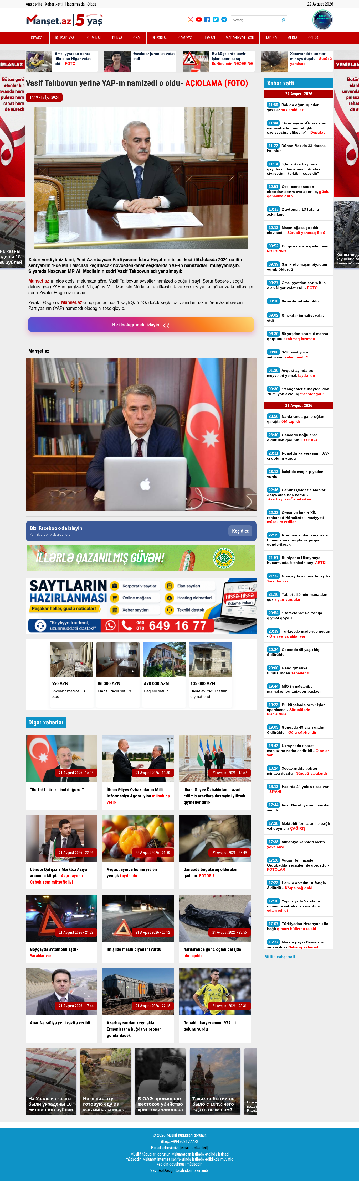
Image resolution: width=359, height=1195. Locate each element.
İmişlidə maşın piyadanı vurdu (296, 474)
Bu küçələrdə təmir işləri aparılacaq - (296, 709)
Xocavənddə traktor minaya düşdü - (297, 770)
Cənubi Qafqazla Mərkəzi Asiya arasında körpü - (297, 494)
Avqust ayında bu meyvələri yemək (291, 373)
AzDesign (167, 1170)
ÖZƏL (137, 38)
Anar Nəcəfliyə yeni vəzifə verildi (298, 807)
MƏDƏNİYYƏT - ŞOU (240, 38)
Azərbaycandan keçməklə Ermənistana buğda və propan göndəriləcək (297, 539)
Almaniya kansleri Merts (296, 844)
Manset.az (38, 281)
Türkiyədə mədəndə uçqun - (299, 633)
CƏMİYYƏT (186, 38)
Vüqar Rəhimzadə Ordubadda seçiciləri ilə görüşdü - (298, 865)
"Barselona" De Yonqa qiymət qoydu (294, 615)
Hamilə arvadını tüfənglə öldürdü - (296, 885)
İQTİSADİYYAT (65, 38)
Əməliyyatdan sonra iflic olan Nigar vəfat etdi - (296, 285)
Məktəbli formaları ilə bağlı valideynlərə (298, 826)
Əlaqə (91, 4)
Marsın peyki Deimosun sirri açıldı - (296, 946)
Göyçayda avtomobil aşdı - (299, 578)
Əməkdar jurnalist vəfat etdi (295, 317)
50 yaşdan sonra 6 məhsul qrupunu (298, 336)
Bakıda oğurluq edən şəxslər (293, 107)
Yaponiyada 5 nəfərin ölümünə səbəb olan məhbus (293, 905)
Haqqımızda (75, 4)
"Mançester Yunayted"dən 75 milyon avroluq (298, 391)
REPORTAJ (160, 38)
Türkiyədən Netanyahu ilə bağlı (298, 926)
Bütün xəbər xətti (280, 956)
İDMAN (210, 38)
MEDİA (293, 38)
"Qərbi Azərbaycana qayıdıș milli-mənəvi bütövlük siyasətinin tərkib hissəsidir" (294, 168)
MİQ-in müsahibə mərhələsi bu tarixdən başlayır (294, 688)
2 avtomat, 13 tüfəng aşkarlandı (293, 211)
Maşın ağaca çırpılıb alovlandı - (296, 230)
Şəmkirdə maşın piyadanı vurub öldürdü (297, 267)
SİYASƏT (37, 38)
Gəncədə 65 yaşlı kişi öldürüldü (294, 652)
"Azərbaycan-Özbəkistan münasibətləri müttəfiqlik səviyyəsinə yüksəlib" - (297, 127)
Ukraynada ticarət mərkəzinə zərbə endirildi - (298, 750)
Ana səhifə (34, 4)
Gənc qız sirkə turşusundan (288, 670)
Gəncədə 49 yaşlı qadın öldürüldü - (296, 729)
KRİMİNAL (94, 38)
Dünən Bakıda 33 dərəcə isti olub (296, 148)
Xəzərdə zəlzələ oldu (294, 301)
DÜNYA (117, 38)
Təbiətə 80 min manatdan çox (297, 597)
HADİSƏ (271, 38)
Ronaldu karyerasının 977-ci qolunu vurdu (298, 455)
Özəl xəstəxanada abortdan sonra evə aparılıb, (298, 191)
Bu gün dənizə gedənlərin (298, 248)
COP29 (313, 38)
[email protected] (194, 1147)
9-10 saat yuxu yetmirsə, (288, 354)
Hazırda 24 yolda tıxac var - (298, 789)
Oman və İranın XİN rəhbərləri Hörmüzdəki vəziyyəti (295, 517)
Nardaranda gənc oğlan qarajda (296, 419)
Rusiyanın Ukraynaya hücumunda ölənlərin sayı (297, 560)
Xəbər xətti (54, 4)
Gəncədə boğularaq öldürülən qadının (292, 437)
